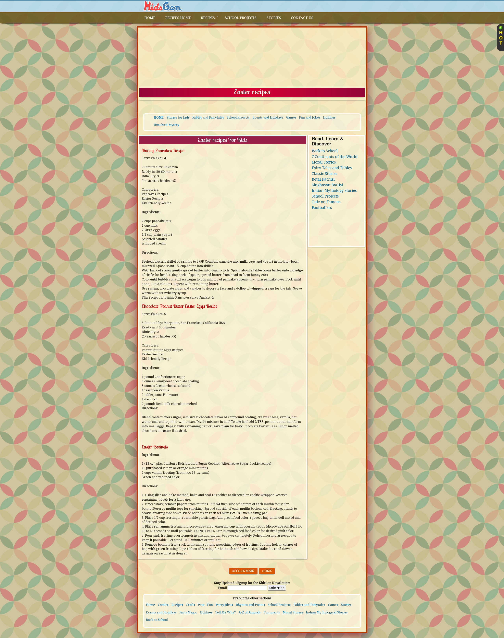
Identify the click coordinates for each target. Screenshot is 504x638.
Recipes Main (243, 571)
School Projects (241, 17)
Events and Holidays (268, 117)
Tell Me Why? (225, 612)
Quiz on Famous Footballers (326, 204)
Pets (201, 605)
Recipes (208, 17)
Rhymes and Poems (250, 605)
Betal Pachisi (323, 179)
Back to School (325, 151)
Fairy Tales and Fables (332, 167)
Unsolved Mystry (166, 125)
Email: (223, 588)
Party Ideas (224, 605)
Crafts (190, 605)
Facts (183, 612)
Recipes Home (178, 17)
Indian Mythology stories (334, 190)
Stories (274, 17)
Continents (272, 612)
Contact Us (302, 17)
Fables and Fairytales (208, 117)
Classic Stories (324, 173)
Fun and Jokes (309, 117)
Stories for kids (178, 117)
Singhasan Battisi (327, 185)
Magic (192, 612)
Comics (163, 605)
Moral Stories (324, 162)
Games (291, 117)
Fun (210, 605)
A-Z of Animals (250, 612)
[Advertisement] (253, 57)
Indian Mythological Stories (326, 612)
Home (267, 571)
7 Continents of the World (335, 156)
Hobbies (329, 117)
